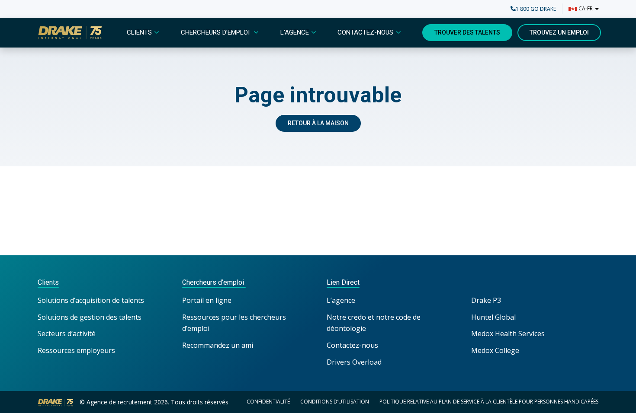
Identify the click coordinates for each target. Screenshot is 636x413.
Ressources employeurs (76, 350)
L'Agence (294, 32)
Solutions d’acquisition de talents (92, 300)
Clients (139, 32)
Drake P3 (486, 300)
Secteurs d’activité (67, 333)
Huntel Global (493, 317)
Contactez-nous (365, 32)
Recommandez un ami (217, 345)
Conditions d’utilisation (334, 401)
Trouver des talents (467, 32)
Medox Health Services (508, 333)
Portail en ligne (206, 300)
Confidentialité (268, 401)
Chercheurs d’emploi (216, 32)
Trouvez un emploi (559, 32)
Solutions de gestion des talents (89, 317)
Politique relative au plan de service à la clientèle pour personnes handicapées (488, 401)
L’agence (341, 300)
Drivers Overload (354, 362)
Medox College (495, 350)
